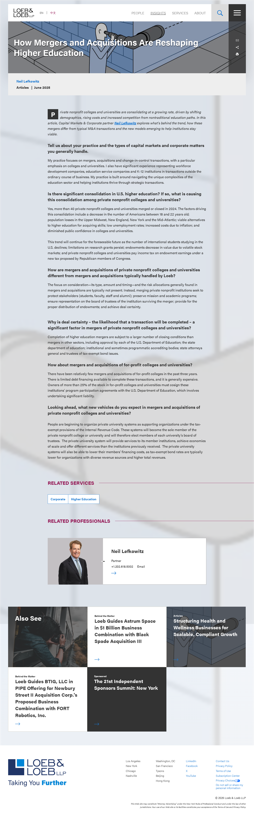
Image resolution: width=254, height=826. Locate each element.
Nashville (131, 776)
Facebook (192, 766)
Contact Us (222, 761)
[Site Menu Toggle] (237, 12)
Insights (158, 12)
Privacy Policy (224, 766)
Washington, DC (165, 761)
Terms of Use (223, 771)
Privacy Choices (225, 780)
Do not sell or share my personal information (229, 786)
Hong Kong (163, 781)
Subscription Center (228, 776)
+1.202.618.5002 (122, 566)
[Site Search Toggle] (220, 12)
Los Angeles (133, 761)
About (200, 12)
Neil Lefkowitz (27, 81)
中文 (53, 13)
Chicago (131, 771)
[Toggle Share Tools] (237, 47)
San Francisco (164, 766)
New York (131, 766)
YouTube (191, 776)
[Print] (237, 54)
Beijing (160, 776)
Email (141, 566)
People (137, 12)
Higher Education (83, 499)
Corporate (58, 499)
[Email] (237, 40)
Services (180, 12)
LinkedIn (191, 761)
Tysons (160, 771)
